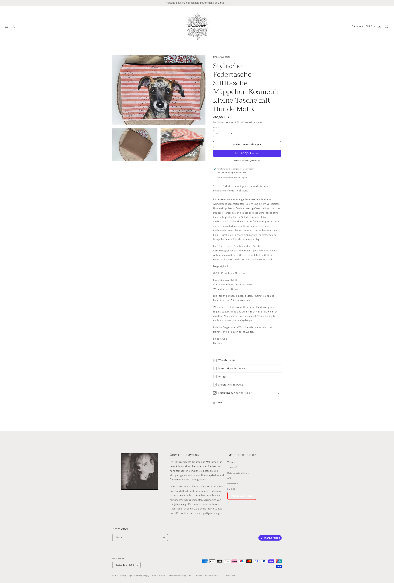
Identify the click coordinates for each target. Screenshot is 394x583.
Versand (229, 122)
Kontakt (231, 489)
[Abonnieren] (164, 537)
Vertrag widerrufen (242, 496)
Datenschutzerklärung (177, 576)
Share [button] (219, 402)
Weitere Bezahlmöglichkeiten (247, 161)
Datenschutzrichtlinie (238, 473)
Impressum (233, 484)
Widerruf (232, 467)
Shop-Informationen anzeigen (232, 178)
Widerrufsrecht (158, 576)
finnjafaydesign (126, 576)
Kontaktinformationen (214, 576)
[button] (6, 26)
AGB (229, 478)
